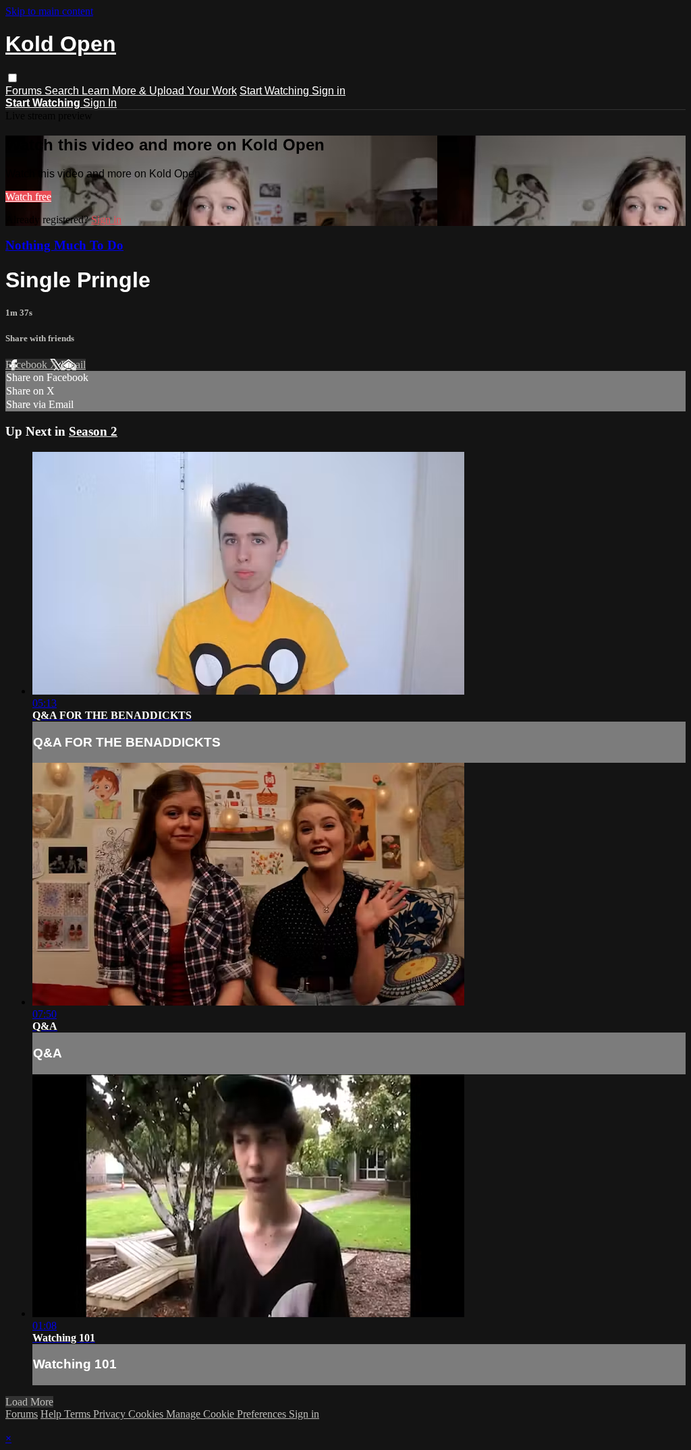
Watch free (28, 196)
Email (73, 364)
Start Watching (276, 90)
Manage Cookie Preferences (227, 1414)
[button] (12, 78)
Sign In (100, 103)
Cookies (147, 1414)
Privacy (110, 1414)
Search (63, 90)
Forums (25, 90)
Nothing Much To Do (64, 245)
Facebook (27, 364)
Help (52, 1414)
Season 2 (93, 431)
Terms (78, 1414)
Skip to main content (49, 11)
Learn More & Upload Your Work (159, 90)
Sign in (329, 90)
